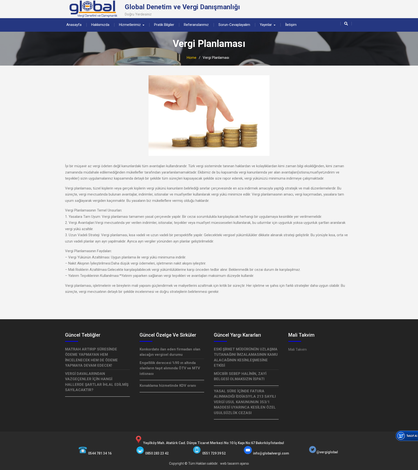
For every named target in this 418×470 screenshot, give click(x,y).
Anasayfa (74, 25)
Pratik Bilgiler (164, 25)
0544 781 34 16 (100, 453)
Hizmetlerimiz (130, 25)
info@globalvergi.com (271, 453)
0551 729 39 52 (214, 453)
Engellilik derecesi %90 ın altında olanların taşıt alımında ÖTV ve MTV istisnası (170, 368)
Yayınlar (266, 25)
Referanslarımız (196, 25)
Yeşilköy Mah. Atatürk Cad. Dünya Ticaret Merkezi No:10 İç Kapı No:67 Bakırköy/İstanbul (213, 443)
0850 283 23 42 (157, 453)
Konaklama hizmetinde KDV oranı (168, 385)
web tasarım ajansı (234, 463)
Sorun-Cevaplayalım (234, 25)
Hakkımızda (100, 25)
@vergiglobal (327, 452)
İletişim (291, 25)
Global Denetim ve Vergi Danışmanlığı (182, 7)
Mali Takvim (297, 349)
